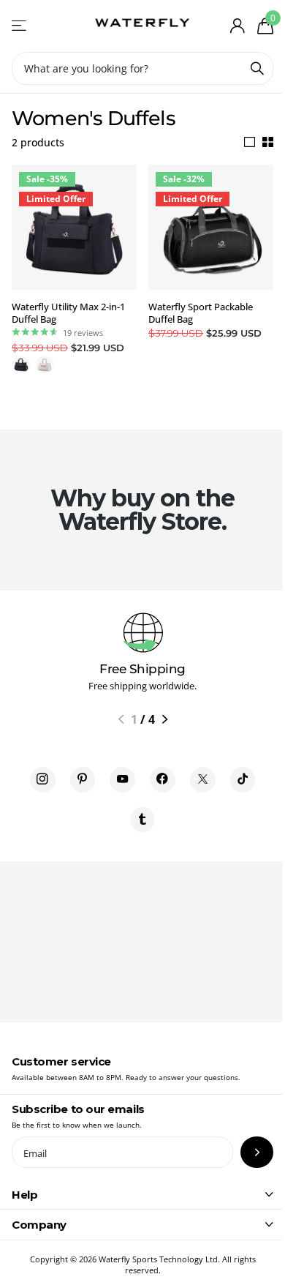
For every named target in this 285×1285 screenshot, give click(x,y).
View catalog (20, 25)
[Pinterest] (83, 780)
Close (142, 1194)
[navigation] (121, 719)
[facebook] (162, 780)
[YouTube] (122, 780)
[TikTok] (243, 780)
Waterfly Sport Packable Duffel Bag (200, 313)
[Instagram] (43, 780)
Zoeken (257, 68)
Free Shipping (142, 669)
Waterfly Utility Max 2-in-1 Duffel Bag (68, 313)
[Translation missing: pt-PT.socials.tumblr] (143, 820)
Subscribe (256, 1152)
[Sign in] (237, 25)
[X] (203, 780)
